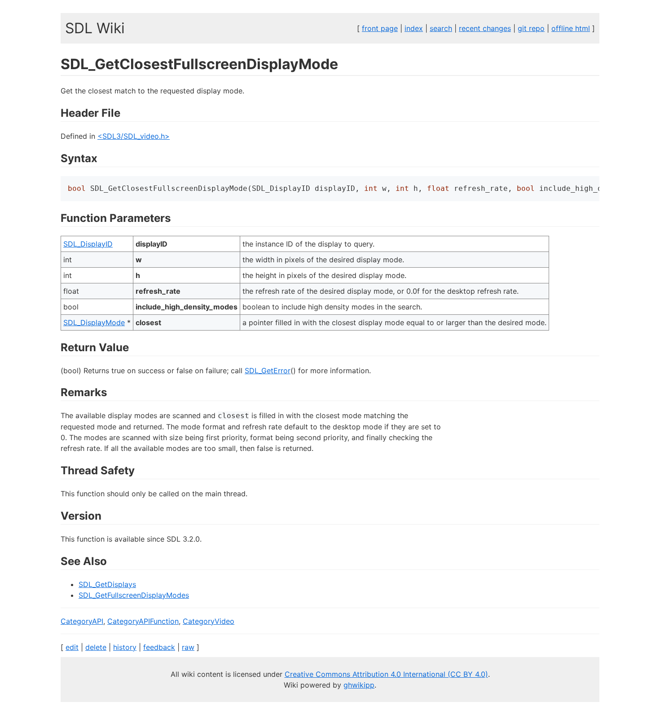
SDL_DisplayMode (94, 322)
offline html (570, 28)
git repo (531, 28)
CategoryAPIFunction (143, 621)
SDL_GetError (267, 370)
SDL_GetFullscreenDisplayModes (134, 595)
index (414, 28)
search (441, 28)
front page (380, 28)
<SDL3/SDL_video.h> (133, 136)
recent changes (485, 28)
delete (95, 647)
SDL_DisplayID (88, 243)
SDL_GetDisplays (107, 584)
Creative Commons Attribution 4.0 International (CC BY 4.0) (386, 674)
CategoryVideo (208, 621)
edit (72, 647)
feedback (159, 647)
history (124, 647)
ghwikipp (358, 684)
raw (188, 647)
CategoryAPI (82, 621)
